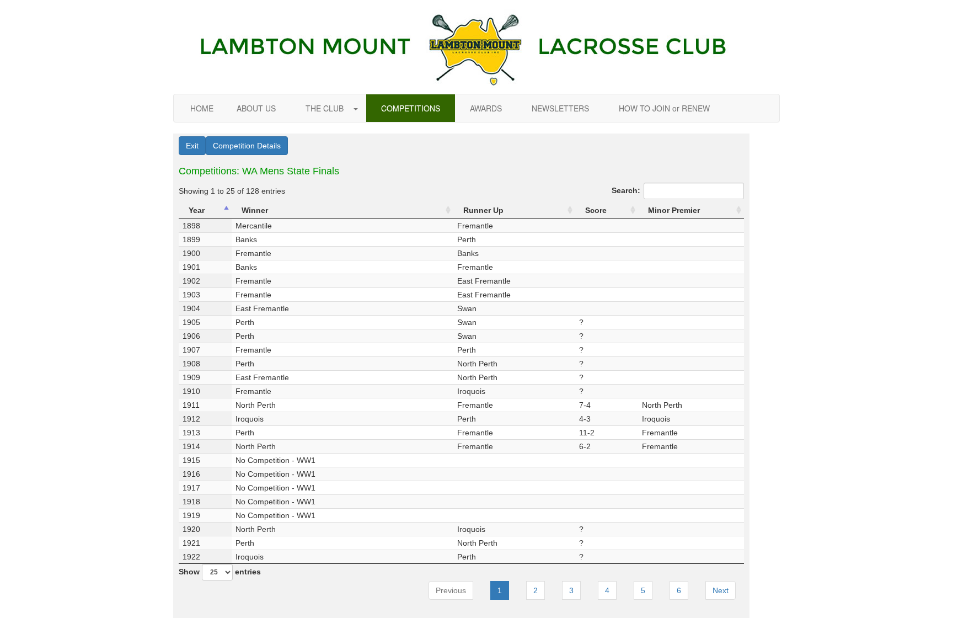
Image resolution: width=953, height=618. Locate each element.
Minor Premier (674, 210)
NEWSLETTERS (560, 108)
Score (596, 210)
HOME (201, 108)
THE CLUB (325, 108)
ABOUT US (256, 108)
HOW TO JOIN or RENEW (664, 108)
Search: (626, 190)
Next (721, 590)
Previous (451, 590)
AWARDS (485, 108)
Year (197, 210)
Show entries (220, 571)
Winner (255, 210)
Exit (192, 145)
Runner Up (483, 210)
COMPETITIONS (410, 108)
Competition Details (247, 145)
